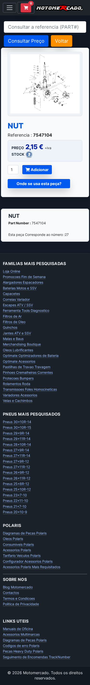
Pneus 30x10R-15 (17, 427)
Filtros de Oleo (14, 322)
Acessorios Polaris (17, 550)
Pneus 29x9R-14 (16, 433)
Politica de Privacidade (21, 604)
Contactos (11, 593)
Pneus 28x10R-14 (17, 444)
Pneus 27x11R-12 (16, 467)
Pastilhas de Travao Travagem (26, 367)
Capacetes (11, 294)
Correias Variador (16, 299)
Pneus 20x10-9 (15, 512)
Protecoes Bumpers (18, 378)
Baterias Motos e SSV (19, 288)
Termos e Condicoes (19, 598)
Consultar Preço (26, 41)
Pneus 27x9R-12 (16, 461)
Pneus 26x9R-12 (16, 472)
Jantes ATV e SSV (17, 333)
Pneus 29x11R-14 (16, 439)
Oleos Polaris (13, 539)
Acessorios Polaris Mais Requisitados (31, 567)
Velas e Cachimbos (17, 401)
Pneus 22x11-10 (15, 501)
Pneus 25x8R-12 (16, 484)
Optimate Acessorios (19, 361)
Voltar (61, 41)
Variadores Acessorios (20, 395)
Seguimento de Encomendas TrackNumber (36, 657)
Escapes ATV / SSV (18, 305)
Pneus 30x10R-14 (17, 422)
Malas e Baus (13, 339)
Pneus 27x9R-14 (16, 450)
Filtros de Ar (12, 316)
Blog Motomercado (18, 587)
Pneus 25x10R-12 (17, 489)
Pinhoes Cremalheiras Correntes (28, 372)
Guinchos (10, 327)
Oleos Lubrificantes (18, 350)
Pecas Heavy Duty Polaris (23, 651)
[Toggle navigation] (9, 8)
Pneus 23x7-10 (15, 495)
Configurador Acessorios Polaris (28, 561)
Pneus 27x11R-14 (16, 455)
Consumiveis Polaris (18, 544)
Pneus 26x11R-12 (16, 478)
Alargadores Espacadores (23, 282)
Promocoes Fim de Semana (24, 277)
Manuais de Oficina (18, 629)
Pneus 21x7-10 (14, 506)
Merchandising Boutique (22, 344)
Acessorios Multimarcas (21, 634)
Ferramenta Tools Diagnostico (26, 310)
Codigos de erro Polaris (21, 646)
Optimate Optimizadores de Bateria (31, 355)
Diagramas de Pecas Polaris (25, 533)
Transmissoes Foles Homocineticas (30, 389)
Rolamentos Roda (16, 384)
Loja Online (11, 271)
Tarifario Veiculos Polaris (22, 555)
